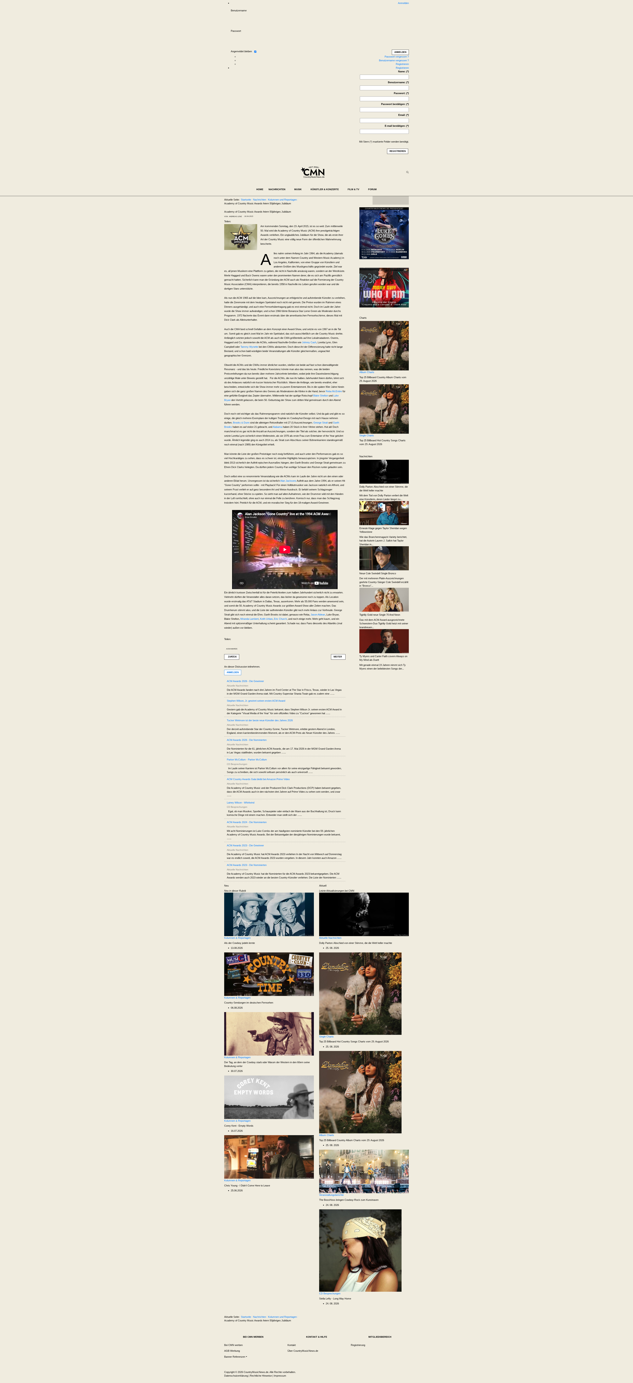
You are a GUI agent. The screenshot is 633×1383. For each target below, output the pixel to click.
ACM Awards (231, 649)
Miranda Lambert (249, 618)
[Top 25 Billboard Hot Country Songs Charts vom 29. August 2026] (384, 408)
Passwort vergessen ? (397, 56)
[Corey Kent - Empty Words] (269, 1097)
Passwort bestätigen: (393, 104)
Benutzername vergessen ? (394, 60)
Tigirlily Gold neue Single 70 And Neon (379, 614)
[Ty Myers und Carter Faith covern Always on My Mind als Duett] (384, 641)
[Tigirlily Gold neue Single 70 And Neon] (384, 599)
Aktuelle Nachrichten (330, 937)
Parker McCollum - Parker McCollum (247, 759)
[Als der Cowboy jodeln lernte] (269, 914)
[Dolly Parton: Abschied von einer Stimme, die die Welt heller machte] (384, 471)
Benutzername (239, 10)
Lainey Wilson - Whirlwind (240, 802)
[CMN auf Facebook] (377, 200)
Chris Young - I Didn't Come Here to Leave (247, 1185)
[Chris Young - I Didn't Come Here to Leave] (269, 1156)
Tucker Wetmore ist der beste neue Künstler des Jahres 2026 (260, 720)
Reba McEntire (334, 391)
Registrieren (402, 64)
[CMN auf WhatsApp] (390, 200)
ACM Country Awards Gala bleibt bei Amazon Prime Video (258, 779)
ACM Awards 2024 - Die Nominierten (247, 822)
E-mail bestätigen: (395, 125)
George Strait (320, 422)
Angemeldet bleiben (241, 51)
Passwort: (400, 93)
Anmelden (233, 672)
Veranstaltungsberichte (331, 1195)
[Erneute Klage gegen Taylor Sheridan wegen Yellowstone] (384, 512)
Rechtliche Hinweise (261, 1375)
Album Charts (366, 372)
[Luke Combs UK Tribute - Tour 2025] (384, 234)
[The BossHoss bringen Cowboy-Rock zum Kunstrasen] (364, 1171)
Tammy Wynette (249, 346)
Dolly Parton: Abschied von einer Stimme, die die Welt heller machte (355, 943)
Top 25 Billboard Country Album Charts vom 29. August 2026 (351, 1140)
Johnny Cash (309, 342)
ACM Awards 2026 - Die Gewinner (245, 681)
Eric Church (280, 618)
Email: (402, 115)
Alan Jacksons (288, 480)
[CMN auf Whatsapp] (392, 1317)
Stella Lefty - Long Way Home (335, 1298)
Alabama (277, 426)
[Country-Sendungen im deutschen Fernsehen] (269, 974)
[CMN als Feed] (404, 200)
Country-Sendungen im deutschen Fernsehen (248, 1002)
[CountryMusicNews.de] (314, 172)
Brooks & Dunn (241, 422)
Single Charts (366, 435)
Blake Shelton (320, 395)
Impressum (280, 1375)
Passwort (236, 30)
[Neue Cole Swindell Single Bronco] (384, 558)
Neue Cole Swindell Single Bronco (377, 573)
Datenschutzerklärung (236, 1375)
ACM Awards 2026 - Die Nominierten (247, 740)
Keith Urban (266, 618)
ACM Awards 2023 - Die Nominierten (247, 865)
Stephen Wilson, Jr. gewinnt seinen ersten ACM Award (256, 700)
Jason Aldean (318, 614)
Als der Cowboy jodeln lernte (239, 943)
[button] (279, 189)
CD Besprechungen (329, 1293)
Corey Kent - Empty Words (238, 1125)
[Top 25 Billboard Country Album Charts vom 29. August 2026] (384, 345)
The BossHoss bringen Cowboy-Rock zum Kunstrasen (348, 1199)
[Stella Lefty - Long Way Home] (360, 1250)
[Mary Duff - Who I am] (384, 287)
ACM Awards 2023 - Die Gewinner (245, 845)
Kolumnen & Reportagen (237, 937)
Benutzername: (397, 82)
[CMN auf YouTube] (397, 200)
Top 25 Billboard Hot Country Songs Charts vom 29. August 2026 (354, 1041)
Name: (402, 71)
